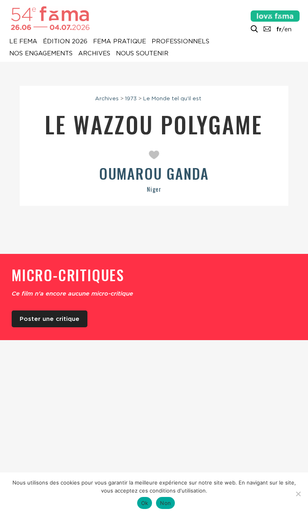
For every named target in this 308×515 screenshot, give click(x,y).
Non (165, 503)
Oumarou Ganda (154, 173)
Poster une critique (49, 318)
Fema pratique (119, 41)
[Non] (298, 494)
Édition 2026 (65, 41)
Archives (94, 53)
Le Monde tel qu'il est (172, 98)
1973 (131, 98)
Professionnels (180, 41)
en (288, 29)
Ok (144, 503)
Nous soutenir (142, 53)
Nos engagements (41, 53)
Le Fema (23, 41)
